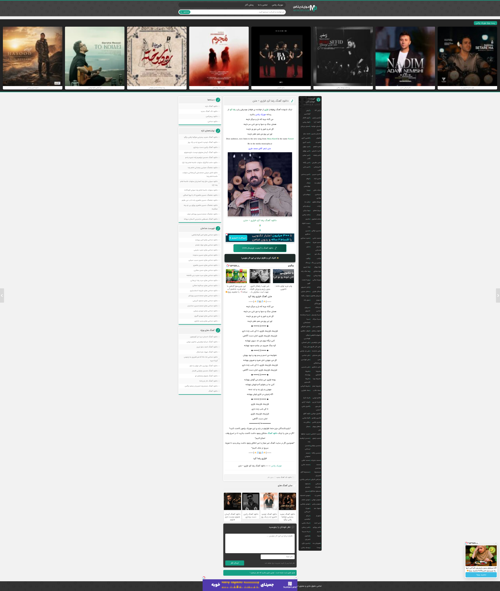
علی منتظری (316, 367)
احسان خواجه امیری (316, 128)
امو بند (317, 142)
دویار (308, 254)
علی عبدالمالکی (317, 361)
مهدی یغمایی (305, 504)
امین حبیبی (316, 174)
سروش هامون (315, 296)
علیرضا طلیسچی (307, 380)
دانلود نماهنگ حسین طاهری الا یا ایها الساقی (200, 195)
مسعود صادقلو (315, 491)
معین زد (317, 495)
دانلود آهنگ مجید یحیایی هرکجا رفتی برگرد (201, 137)
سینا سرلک (316, 319)
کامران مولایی (315, 414)
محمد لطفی (306, 460)
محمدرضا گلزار (305, 472)
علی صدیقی (316, 355)
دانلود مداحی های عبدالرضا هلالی (205, 285)
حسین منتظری (307, 232)
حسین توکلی (316, 231)
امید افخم (316, 147)
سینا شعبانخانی (306, 321)
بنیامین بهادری (318, 196)
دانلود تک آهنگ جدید (284, 477)
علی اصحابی (306, 342)
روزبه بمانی (316, 280)
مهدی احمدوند (305, 495)
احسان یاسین (315, 134)
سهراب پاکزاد (305, 296)
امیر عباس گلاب (306, 157)
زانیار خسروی (305, 287)
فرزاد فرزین (316, 402)
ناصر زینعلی (306, 527)
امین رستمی (305, 174)
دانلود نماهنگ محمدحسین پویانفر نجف (202, 214)
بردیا (308, 190)
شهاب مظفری (305, 331)
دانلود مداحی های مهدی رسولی (205, 311)
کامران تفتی (306, 406)
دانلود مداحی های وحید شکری (206, 321)
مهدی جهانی (316, 500)
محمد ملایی (305, 465)
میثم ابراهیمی (307, 517)
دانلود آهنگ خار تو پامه (208, 381)
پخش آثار (249, 5)
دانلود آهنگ (272, 433)
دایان (308, 247)
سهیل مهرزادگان (317, 301)
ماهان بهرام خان (317, 428)
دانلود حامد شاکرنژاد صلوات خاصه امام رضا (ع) (200, 162)
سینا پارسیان (316, 315)
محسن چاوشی (315, 446)
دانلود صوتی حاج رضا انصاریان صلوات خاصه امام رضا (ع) (199, 183)
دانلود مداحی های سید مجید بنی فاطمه (202, 275)
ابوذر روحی (306, 122)
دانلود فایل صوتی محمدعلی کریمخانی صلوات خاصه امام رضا (200, 174)
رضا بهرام (317, 267)
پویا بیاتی (306, 210)
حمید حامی (316, 238)
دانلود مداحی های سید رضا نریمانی (204, 280)
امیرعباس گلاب (317, 168)
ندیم (318, 532)
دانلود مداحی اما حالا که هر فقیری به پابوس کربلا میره (201, 359)
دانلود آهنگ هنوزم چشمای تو (206, 376)
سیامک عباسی (318, 309)
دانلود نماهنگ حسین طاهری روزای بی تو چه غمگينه (201, 207)
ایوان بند (317, 183)
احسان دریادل (305, 126)
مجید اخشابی (315, 434)
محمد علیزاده (315, 460)
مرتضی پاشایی (305, 479)
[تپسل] (226, 234)
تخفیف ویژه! (481, 575)
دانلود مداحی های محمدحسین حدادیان (203, 306)
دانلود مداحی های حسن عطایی (206, 270)
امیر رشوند (316, 155)
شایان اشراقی (305, 327)
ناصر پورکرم (316, 527)
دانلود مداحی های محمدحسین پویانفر (203, 295)
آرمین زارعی (316, 118)
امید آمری (306, 142)
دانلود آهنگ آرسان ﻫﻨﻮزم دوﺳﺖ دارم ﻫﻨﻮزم (201, 152)
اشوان (318, 138)
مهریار (318, 516)
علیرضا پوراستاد (307, 373)
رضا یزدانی (317, 276)
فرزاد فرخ (306, 398)
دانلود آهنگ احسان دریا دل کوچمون (204, 337)
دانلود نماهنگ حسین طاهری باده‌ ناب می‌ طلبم (200, 200)
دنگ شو (317, 254)
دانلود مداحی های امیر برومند (206, 240)
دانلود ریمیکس (212, 116)
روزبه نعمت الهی (306, 281)
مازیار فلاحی (316, 422)
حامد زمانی (306, 215)
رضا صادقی (316, 271)
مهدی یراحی (316, 504)
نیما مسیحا (306, 532)
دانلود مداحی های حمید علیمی (206, 250)
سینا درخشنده (305, 315)
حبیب (318, 223)
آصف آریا (317, 122)
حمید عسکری (305, 238)
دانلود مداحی (213, 121)
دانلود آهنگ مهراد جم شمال (207, 352)
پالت (318, 206)
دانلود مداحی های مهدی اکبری (206, 316)
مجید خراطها (305, 434)
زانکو (318, 287)
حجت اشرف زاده (306, 225)
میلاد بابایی (306, 523)
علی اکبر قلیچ (315, 347)
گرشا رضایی (306, 418)
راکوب (308, 258)
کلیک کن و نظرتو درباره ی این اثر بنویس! (258, 257)
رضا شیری (306, 267)
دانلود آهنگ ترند (211, 106)
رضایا (308, 276)
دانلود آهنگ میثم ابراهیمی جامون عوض (202, 342)
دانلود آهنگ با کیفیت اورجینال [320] (257, 248)
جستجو (186, 12)
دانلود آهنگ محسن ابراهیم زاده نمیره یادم (201, 157)
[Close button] (296, 577)
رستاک (307, 263)
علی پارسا (306, 347)
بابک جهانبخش (307, 184)
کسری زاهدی (316, 418)
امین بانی (306, 167)
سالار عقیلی (316, 291)
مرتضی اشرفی (315, 479)
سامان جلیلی (305, 291)
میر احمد (317, 523)
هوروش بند (316, 543)
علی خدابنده (316, 351)
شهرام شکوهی (315, 335)
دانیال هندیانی (318, 248)
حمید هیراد (316, 242)
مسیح (307, 491)
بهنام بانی (306, 194)
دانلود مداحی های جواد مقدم (206, 245)
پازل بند (307, 202)
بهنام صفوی (316, 202)
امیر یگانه (306, 163)
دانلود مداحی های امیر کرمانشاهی (205, 235)
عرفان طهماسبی (307, 337)
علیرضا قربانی (305, 386)
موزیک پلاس (305, 8)
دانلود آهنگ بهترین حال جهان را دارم (204, 366)
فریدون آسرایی (318, 408)
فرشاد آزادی (306, 402)
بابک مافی (316, 190)
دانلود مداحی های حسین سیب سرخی (203, 260)
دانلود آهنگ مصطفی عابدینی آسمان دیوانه (201, 219)
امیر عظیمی (316, 163)
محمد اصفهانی (307, 454)
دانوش (307, 242)
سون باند (307, 300)
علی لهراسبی (305, 360)
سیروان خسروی (307, 309)
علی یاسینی (305, 367)
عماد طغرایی (305, 390)
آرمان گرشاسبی (307, 112)
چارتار (318, 215)
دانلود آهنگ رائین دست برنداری (205, 147)
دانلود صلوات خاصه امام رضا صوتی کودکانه (201, 190)
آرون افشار (306, 118)
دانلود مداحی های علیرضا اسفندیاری (204, 290)
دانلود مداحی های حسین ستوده (205, 255)
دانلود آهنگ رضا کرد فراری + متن (271, 101)
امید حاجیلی (316, 151)
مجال (308, 427)
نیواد (318, 536)
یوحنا (318, 548)
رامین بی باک (315, 263)
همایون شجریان (307, 537)
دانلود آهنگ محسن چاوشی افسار (205, 371)
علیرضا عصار (316, 386)
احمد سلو (306, 134)
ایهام (308, 179)
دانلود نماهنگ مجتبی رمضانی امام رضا (203, 167)
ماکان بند (307, 422)
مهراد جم (317, 508)
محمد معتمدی (318, 466)
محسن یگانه (316, 453)
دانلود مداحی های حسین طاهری (205, 265)
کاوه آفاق (306, 414)
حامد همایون (316, 219)
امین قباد (317, 179)
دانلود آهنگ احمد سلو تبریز (207, 347)
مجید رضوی (316, 438)
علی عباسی (306, 355)
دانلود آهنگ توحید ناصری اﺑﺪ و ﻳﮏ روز (203, 142)
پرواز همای (316, 210)
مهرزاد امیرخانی (307, 510)
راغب (318, 258)
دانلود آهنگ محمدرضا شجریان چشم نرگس (201, 386)
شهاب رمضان (316, 331)
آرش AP (317, 110)
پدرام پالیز (306, 206)
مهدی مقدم (306, 500)
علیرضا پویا (316, 379)
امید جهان (306, 147)
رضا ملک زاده (305, 271)
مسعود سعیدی (307, 485)
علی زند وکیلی (305, 351)
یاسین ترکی (306, 543)
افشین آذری (306, 138)
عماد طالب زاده (317, 392)
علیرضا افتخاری (318, 373)
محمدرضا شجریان (317, 473)
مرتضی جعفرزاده (318, 485)
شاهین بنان (316, 327)
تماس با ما (262, 5)
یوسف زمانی (305, 548)
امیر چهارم (306, 151)
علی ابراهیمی (315, 342)
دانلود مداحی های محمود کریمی (205, 301)
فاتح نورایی (316, 398)
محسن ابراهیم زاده (305, 440)
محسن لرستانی (307, 447)
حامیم (308, 219)
